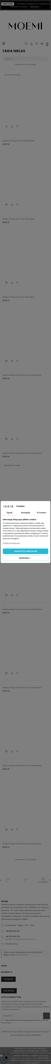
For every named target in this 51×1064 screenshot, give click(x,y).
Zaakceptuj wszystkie (25, 551)
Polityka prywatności (11, 543)
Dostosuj (24, 558)
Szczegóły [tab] (25, 513)
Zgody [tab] (9, 513)
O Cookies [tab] (41, 513)
